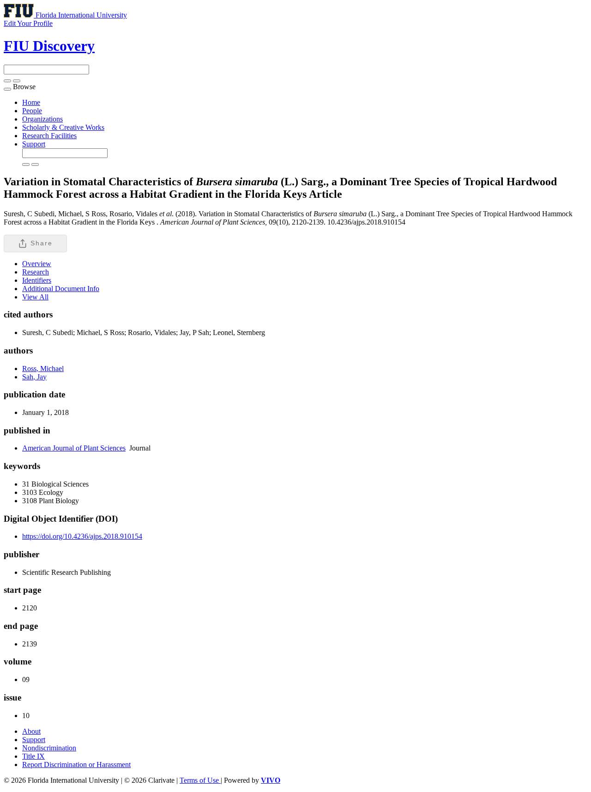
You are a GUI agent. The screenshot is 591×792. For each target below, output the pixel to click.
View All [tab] (35, 297)
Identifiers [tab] (36, 280)
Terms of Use (200, 780)
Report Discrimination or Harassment (76, 764)
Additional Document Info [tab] (60, 288)
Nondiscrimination (49, 748)
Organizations (42, 119)
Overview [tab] (36, 264)
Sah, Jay (34, 377)
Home (31, 102)
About (31, 731)
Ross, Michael (43, 368)
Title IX (33, 756)
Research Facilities (49, 136)
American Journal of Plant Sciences (74, 448)
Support (33, 144)
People (32, 111)
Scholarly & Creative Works (63, 127)
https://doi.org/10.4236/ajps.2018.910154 (82, 536)
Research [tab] (35, 272)
